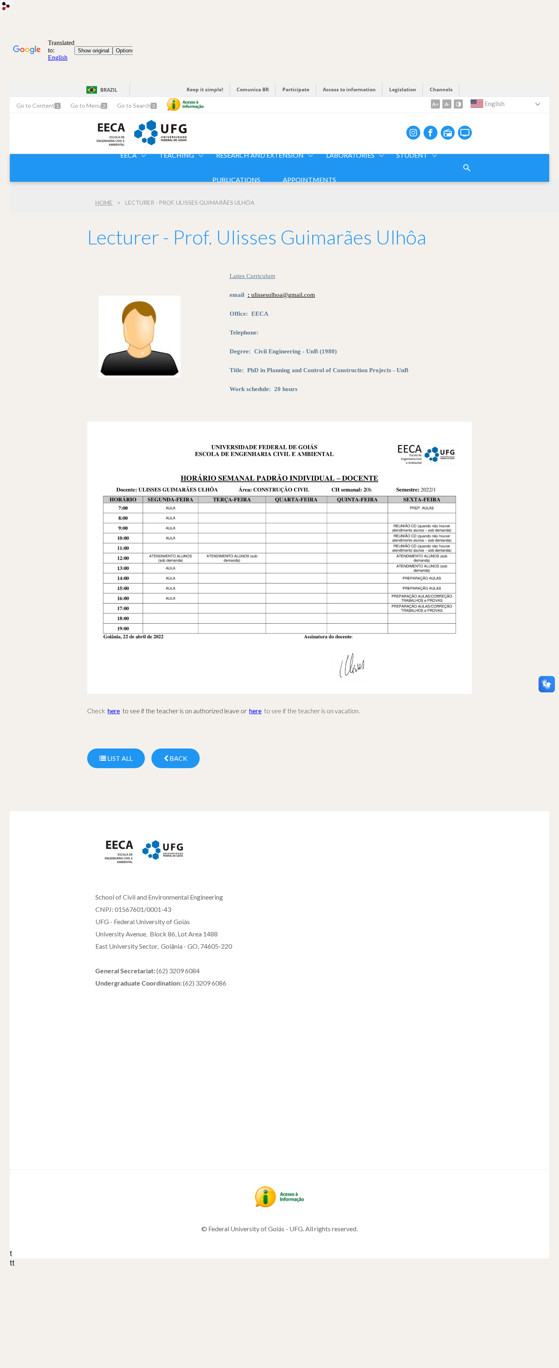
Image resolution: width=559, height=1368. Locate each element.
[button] (129, 155)
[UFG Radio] (448, 133)
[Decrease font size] (446, 104)
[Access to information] (185, 104)
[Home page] (114, 861)
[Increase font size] (435, 104)
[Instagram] (413, 133)
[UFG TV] (465, 133)
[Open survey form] (467, 168)
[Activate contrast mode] (458, 104)
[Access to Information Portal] (279, 1204)
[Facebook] (430, 133)
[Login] (6, 7)
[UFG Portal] (160, 142)
